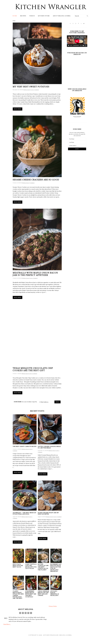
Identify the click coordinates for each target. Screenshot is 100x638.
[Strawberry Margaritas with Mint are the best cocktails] (31, 589)
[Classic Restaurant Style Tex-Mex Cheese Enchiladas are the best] (18, 589)
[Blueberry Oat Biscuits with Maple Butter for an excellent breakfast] (56, 562)
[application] (77, 41)
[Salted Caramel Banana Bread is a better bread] (50, 429)
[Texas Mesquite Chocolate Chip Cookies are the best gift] (37, 335)
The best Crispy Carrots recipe (24, 446)
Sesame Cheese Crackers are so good (36, 179)
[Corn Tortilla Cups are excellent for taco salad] (31, 562)
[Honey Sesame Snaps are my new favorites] (50, 495)
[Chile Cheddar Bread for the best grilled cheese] (43, 589)
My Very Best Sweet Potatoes (31, 86)
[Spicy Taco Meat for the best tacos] (18, 562)
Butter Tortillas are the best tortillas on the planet (43, 567)
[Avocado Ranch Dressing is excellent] (56, 589)
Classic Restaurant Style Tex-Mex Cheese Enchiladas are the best (18, 594)
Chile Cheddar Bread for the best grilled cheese (43, 593)
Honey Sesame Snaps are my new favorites (48, 513)
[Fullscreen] (85, 45)
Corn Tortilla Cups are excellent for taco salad (31, 566)
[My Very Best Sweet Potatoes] (37, 53)
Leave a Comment (35, 89)
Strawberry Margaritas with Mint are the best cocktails (30, 594)
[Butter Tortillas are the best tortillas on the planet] (43, 562)
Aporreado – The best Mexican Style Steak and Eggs (24, 513)
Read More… (7, 624)
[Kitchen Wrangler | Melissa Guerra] (50, 12)
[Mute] (83, 45)
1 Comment (31, 182)
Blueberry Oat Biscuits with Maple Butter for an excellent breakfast (55, 567)
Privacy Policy (53, 606)
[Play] (68, 45)
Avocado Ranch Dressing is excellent (54, 593)
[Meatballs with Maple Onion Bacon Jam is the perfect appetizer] (37, 239)
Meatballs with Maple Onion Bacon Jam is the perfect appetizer (35, 274)
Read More (17, 109)
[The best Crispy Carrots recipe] (25, 429)
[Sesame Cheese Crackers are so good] (37, 146)
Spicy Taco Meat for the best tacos (18, 565)
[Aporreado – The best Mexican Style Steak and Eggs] (25, 495)
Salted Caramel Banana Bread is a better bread (49, 447)
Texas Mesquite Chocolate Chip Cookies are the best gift (33, 369)
